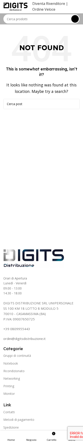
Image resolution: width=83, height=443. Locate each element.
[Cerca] (75, 19)
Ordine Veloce (43, 9)
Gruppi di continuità (17, 355)
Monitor (9, 393)
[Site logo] (15, 6)
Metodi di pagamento (18, 419)
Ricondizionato (14, 371)
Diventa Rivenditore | (50, 3)
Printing (8, 386)
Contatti (9, 412)
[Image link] (33, 257)
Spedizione (11, 427)
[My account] (78, 6)
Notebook (10, 363)
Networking (11, 378)
